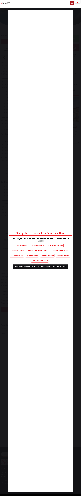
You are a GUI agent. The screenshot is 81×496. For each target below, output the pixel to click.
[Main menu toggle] (72, 3)
